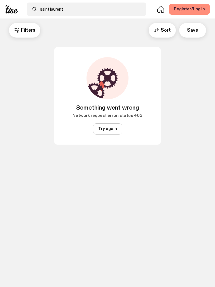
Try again (107, 128)
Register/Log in (189, 9)
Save (192, 30)
